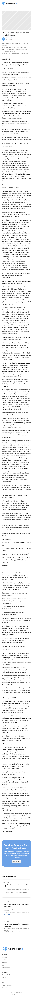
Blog (3, 982)
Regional (4, 962)
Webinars (4, 980)
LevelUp (4, 959)
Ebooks (4, 977)
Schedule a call (6, 967)
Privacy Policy (5, 987)
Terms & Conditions (7, 985)
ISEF (3, 965)
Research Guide (6, 974)
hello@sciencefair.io (16, 994)
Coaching (4, 957)
